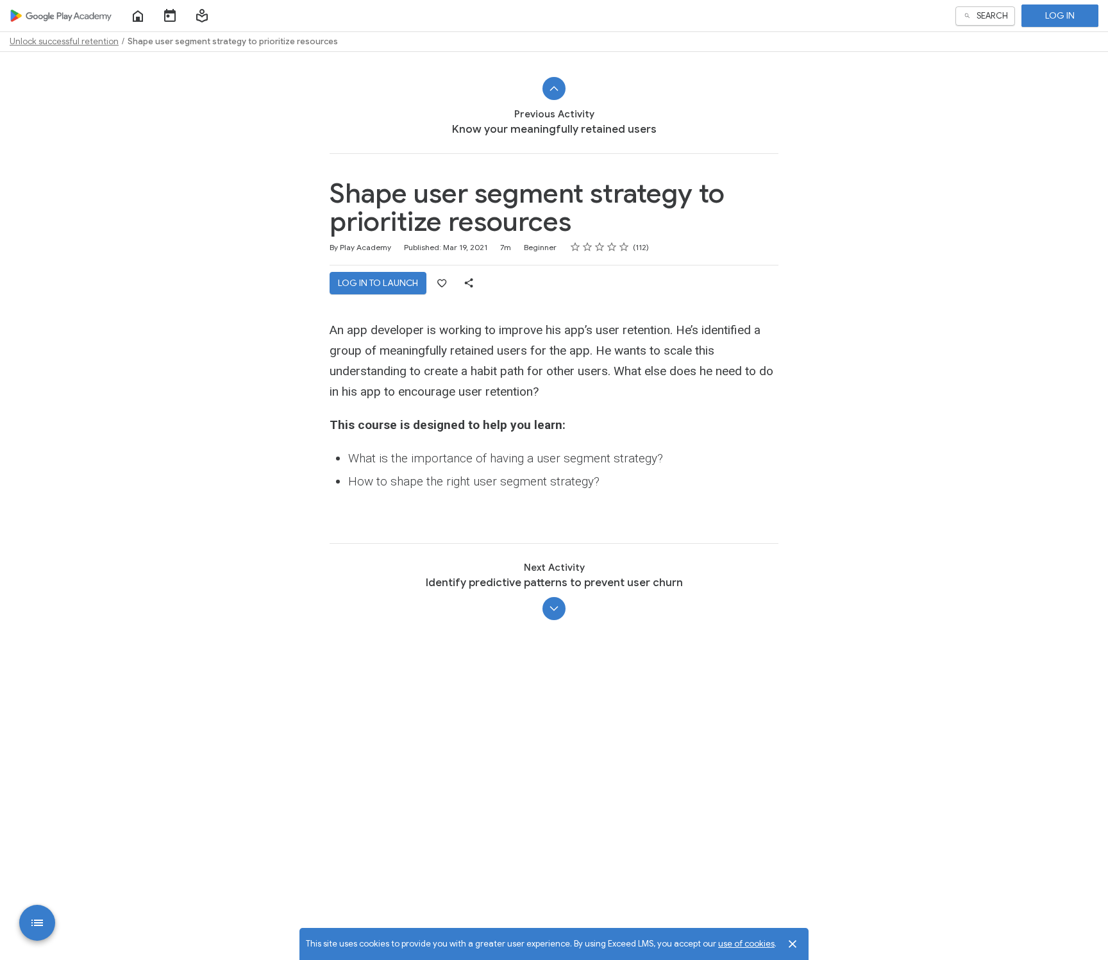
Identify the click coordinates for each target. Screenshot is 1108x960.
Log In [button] (1060, 15)
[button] (202, 16)
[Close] (792, 944)
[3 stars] (600, 247)
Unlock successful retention (64, 41)
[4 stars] (612, 247)
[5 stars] (624, 247)
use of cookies (746, 943)
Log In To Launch (378, 283)
